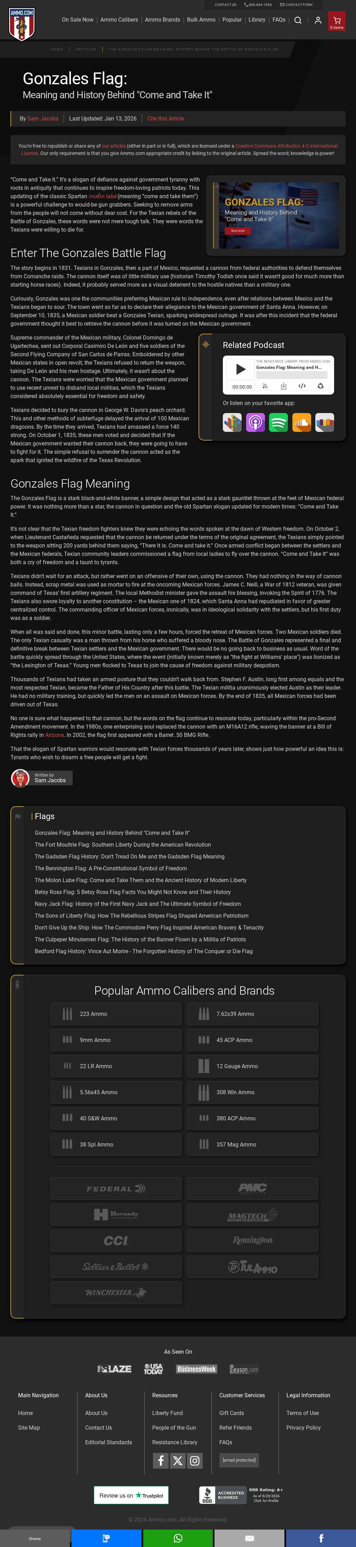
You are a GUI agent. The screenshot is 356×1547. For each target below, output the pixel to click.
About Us (96, 1413)
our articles (114, 146)
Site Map (29, 1427)
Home (57, 49)
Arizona (54, 735)
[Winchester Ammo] (116, 1293)
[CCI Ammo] (116, 1240)
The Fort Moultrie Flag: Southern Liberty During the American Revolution (123, 844)
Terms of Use (302, 1413)
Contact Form (299, 5)
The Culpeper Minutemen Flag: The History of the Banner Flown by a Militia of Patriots (140, 939)
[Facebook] (321, 1538)
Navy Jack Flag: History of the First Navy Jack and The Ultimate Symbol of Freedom (138, 904)
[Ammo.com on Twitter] (178, 1461)
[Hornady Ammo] (116, 1214)
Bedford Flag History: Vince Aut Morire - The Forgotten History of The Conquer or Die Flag (144, 951)
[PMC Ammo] (252, 1188)
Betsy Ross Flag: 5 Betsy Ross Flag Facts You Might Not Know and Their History (133, 892)
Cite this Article (165, 118)
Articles (86, 49)
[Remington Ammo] (252, 1240)
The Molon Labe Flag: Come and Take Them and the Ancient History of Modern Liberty (141, 880)
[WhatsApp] (178, 1538)
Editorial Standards (108, 1442)
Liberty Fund (167, 1413)
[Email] (249, 1538)
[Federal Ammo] (116, 1188)
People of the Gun (174, 1427)
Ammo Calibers (119, 19)
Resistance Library (174, 1442)
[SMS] (106, 1538)
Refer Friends (235, 1427)
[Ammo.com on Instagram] (195, 1461)
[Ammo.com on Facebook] (161, 1461)
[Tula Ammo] (252, 1267)
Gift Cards (231, 1413)
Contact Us (98, 1427)
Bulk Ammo (201, 19)
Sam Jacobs (42, 118)
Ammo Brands (162, 19)
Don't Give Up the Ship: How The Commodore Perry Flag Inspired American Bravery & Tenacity (149, 927)
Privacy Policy (303, 1427)
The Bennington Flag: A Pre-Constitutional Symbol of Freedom (111, 868)
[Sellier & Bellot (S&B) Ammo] (116, 1267)
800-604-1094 (260, 5)
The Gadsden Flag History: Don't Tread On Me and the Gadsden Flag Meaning (130, 856)
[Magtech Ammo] (252, 1214)
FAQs (225, 1442)
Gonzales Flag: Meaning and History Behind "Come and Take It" (112, 833)
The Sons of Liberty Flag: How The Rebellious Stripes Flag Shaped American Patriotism (142, 915)
